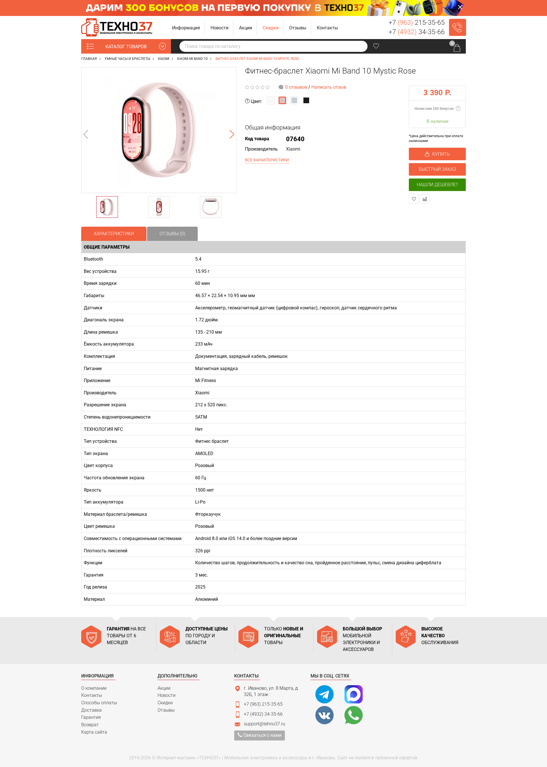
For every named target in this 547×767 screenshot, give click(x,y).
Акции (164, 688)
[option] (158, 130)
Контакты (91, 695)
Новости (166, 695)
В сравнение (424, 199)
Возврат (90, 724)
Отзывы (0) (172, 233)
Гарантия (91, 717)
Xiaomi (293, 149)
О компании (94, 688)
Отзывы (166, 710)
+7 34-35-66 (417, 32)
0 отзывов (296, 87)
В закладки (414, 199)
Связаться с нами (261, 735)
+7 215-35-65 (417, 23)
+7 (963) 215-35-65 (263, 704)
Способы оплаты (99, 702)
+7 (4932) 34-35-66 (263, 714)
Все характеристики (267, 160)
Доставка (91, 710)
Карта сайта (94, 732)
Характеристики (114, 233)
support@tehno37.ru (264, 724)
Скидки (165, 702)
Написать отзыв (328, 87)
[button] (186, 27)
